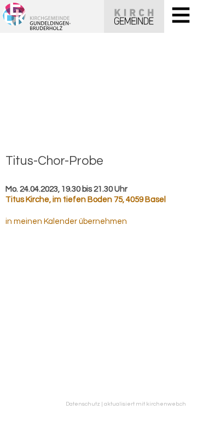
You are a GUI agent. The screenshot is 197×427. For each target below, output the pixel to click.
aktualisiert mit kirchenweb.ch (145, 404)
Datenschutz (83, 404)
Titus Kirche (85, 199)
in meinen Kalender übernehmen (66, 221)
